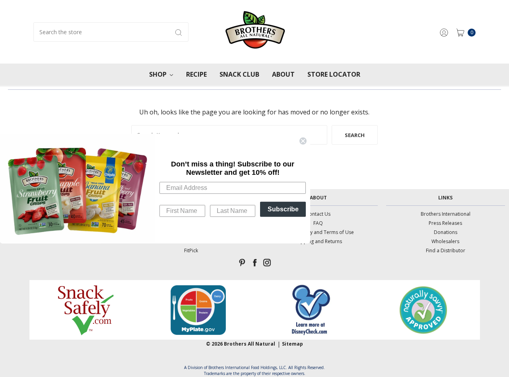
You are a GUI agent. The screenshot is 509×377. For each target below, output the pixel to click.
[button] (85, 310)
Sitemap (292, 343)
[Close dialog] (303, 141)
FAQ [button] (318, 223)
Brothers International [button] (445, 214)
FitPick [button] (191, 250)
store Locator (333, 74)
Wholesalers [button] (445, 241)
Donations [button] (445, 232)
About (283, 74)
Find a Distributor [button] (445, 250)
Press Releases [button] (445, 223)
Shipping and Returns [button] (318, 241)
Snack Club (239, 74)
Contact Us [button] (318, 214)
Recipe (196, 74)
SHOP (158, 74)
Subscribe (283, 209)
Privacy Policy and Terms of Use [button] (318, 232)
